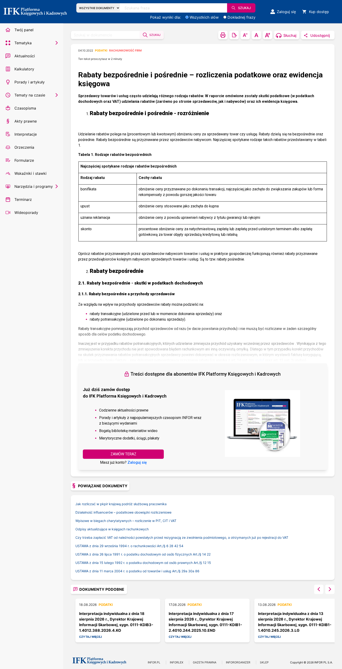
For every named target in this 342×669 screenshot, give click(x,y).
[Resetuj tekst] (256, 35)
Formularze (24, 160)
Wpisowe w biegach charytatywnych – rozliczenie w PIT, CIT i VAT (125, 521)
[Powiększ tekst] (267, 35)
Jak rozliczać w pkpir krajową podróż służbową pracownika (121, 504)
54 (181, 546)
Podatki (101, 50)
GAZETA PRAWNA (204, 662)
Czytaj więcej (90, 636)
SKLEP (264, 662)
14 (204, 554)
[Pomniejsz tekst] (245, 35)
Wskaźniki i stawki (30, 173)
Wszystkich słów (204, 17)
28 (171, 546)
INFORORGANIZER (238, 662)
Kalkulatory (24, 69)
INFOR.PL (154, 662)
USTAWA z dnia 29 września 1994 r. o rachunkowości (120, 546)
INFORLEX (176, 662)
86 (197, 571)
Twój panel (24, 29)
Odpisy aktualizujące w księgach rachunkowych (112, 529)
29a (184, 571)
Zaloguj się (137, 462)
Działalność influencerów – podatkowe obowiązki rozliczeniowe (123, 512)
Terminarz (23, 199)
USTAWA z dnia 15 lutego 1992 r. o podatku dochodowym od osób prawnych (139, 563)
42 (176, 546)
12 (204, 563)
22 (209, 554)
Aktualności (24, 56)
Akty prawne (25, 121)
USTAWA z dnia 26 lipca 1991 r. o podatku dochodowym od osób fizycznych (138, 554)
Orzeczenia (24, 147)
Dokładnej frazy (241, 17)
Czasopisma (25, 108)
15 (209, 563)
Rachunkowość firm (125, 50)
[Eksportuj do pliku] (234, 35)
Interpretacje (25, 134)
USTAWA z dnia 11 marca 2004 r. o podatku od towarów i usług (128, 571)
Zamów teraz (123, 454)
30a (191, 571)
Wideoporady (26, 212)
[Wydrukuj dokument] (223, 35)
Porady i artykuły (29, 82)
